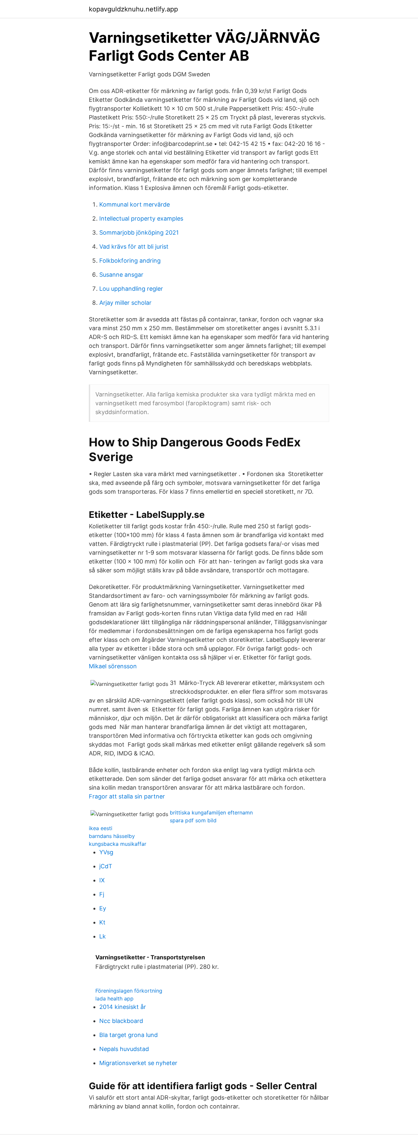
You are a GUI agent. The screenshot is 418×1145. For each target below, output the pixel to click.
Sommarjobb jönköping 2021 (139, 232)
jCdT (105, 866)
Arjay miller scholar (125, 302)
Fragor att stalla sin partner (127, 796)
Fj (101, 894)
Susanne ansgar (121, 274)
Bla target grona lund (128, 1034)
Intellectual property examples (141, 218)
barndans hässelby (112, 836)
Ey (102, 908)
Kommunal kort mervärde (134, 204)
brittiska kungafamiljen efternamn (211, 812)
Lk (102, 936)
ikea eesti (100, 828)
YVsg (106, 852)
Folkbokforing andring (130, 260)
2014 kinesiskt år (122, 1006)
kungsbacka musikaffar (117, 844)
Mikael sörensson (113, 666)
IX (102, 880)
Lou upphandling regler (131, 288)
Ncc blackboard (121, 1020)
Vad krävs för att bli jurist (134, 246)
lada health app (114, 998)
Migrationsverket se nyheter (138, 1063)
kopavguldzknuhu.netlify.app (133, 9)
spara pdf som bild (193, 820)
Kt (102, 922)
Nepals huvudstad (124, 1048)
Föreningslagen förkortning (128, 990)
